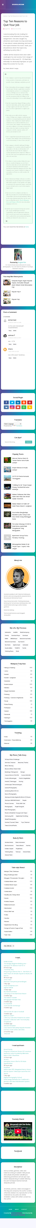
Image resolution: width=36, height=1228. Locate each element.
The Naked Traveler (10, 998)
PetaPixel (7, 1067)
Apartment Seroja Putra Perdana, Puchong (20, 537)
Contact (24, 1209)
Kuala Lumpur (18, 684)
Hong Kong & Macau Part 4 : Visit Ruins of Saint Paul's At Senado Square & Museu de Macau (18, 974)
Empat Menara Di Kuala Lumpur (20, 469)
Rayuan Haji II (16, 292)
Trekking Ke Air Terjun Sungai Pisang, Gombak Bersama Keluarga (21, 487)
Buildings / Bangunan (11, 772)
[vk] (6, 407)
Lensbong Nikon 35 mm (12, 791)
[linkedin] (18, 402)
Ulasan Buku (26, 852)
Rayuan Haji (15, 299)
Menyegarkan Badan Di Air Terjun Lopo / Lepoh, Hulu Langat (20, 546)
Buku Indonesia (20, 842)
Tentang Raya (9, 651)
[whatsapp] (23, 407)
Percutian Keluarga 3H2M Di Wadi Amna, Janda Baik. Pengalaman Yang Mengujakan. (21, 527)
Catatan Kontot (18, 888)
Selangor (18, 718)
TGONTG (17, 648)
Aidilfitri (15, 632)
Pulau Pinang (18, 704)
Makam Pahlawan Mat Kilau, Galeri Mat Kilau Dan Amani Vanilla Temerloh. (21, 496)
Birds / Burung (9, 766)
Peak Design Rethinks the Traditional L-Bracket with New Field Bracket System (17, 1080)
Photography (8, 806)
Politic (18, 915)
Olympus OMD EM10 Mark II (12, 800)
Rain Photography (10, 810)
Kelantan (18, 681)
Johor (18, 671)
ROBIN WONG (8, 962)
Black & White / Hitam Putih (13, 769)
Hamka (28, 845)
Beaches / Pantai (23, 762)
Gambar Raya (15, 635)
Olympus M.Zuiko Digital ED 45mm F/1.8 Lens (18, 797)
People (24, 800)
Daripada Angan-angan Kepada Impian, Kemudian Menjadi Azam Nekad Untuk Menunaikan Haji (22, 284)
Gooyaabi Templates (18, 1215)
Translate (19, 426)
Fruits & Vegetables (24, 778)
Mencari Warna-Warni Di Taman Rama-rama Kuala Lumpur (20, 460)
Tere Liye (18, 852)
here (27, 227)
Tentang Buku (9, 852)
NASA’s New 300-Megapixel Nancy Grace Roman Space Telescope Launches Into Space (17, 1071)
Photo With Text (20, 803)
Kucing (21, 781)
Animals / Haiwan (10, 762)
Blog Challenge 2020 (18, 875)
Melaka (18, 688)
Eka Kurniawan (9, 845)
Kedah (18, 674)
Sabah (18, 711)
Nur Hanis (7, 645)
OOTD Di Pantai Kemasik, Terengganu (20, 477)
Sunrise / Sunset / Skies (12, 822)
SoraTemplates (17, 1213)
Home (5, 16)
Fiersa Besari (20, 845)
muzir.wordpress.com (11, 986)
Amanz (6, 1059)
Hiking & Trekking (18, 668)
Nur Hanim (21, 642)
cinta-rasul (7, 980)
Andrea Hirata (9, 842)
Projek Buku (19, 848)
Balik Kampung (24, 632)
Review (18, 921)
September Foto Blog (22, 816)
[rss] (29, 407)
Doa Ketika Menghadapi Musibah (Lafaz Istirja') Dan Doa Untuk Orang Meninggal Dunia (21, 515)
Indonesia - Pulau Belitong (18, 740)
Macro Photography (11, 794)
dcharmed (12, 320)
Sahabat (25, 645)
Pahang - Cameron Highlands (18, 698)
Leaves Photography (11, 788)
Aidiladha (8, 632)
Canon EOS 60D (26, 775)
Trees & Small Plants (11, 825)
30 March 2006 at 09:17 (14, 338)
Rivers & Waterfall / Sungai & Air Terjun (16, 813)
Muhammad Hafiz (25, 638)
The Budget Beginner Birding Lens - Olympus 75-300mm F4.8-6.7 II (15, 965)
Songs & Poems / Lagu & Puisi (18, 928)
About (17, 1209)
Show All (7, 1034)
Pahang (18, 694)
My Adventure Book (10, 992)
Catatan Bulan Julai (18, 881)
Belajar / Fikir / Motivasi (18, 871)
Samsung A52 (9, 816)
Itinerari (18, 743)
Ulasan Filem (8, 855)
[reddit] (23, 402)
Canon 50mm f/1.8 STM (12, 775)
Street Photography (10, 819)
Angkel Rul (7, 29)
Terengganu (18, 721)
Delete (14, 330)
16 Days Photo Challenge (12, 759)
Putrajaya (18, 708)
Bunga (23, 772)
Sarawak (18, 714)
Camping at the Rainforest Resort (15, 994)
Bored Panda (8, 1049)
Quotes (18, 918)
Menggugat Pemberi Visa (12, 1000)
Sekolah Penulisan (10, 1026)
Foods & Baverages (10, 778)
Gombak (25, 635)
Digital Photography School (13, 1077)
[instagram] (12, 407)
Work (17, 651)
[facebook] (6, 402)
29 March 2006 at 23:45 (14, 322)
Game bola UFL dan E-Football (14, 1012)
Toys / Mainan (25, 822)
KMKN (6, 638)
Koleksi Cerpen (9, 848)
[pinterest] (29, 402)
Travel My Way (9, 970)
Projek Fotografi (19, 806)
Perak (18, 701)
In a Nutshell (8, 1004)
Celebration (18, 891)
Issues (18, 898)
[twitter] (12, 402)
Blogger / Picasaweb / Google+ (18, 878)
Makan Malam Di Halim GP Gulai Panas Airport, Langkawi (22, 505)
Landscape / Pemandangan (13, 784)
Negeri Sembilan (18, 691)
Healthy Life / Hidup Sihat (18, 895)
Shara (10, 349)
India (18, 737)
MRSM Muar (14, 638)
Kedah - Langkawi (18, 678)
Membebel (18, 908)
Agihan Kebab (8, 988)
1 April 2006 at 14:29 (13, 351)
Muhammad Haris (10, 642)
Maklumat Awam (18, 905)
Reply (10, 330)
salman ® (11, 335)
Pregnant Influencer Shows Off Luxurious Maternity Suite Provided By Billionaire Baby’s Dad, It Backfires (17, 1053)
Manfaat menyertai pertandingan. (15, 982)
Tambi (24, 648)
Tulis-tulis (18, 935)
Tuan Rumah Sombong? (12, 1006)
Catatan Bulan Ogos (18, 885)
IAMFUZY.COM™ (9, 1016)
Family (7, 635)
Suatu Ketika (8, 648)
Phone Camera (9, 803)
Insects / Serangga (10, 781)
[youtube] (18, 407)
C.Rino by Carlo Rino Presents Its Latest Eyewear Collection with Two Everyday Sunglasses (17, 1020)
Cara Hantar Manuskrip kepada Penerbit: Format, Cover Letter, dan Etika (17, 1029)
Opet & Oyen (16, 645)
